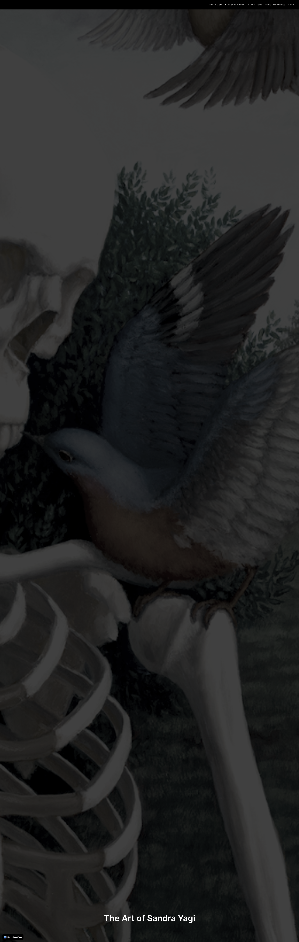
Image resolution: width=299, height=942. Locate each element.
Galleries (219, 5)
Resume (251, 5)
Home (211, 5)
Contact (290, 5)
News (259, 5)
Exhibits (267, 5)
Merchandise (279, 5)
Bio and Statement (236, 5)
